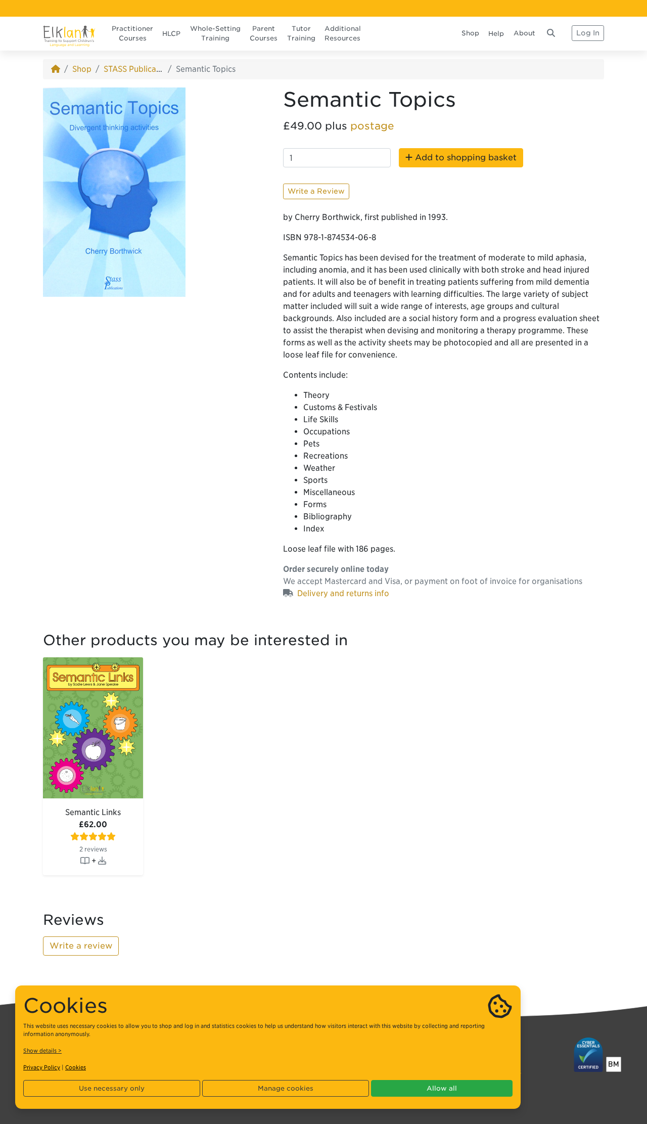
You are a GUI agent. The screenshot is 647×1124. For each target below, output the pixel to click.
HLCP (171, 33)
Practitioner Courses (132, 33)
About (524, 33)
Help (496, 33)
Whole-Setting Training (215, 33)
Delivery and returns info (343, 593)
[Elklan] (69, 33)
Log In (587, 33)
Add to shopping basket (464, 157)
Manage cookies (285, 1088)
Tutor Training (301, 33)
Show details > (42, 1050)
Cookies (75, 1067)
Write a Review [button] (316, 191)
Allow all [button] (442, 1088)
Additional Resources (343, 33)
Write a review (81, 946)
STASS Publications (139, 69)
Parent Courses (264, 33)
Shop (470, 33)
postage (372, 126)
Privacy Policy (41, 1067)
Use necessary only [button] (112, 1088)
